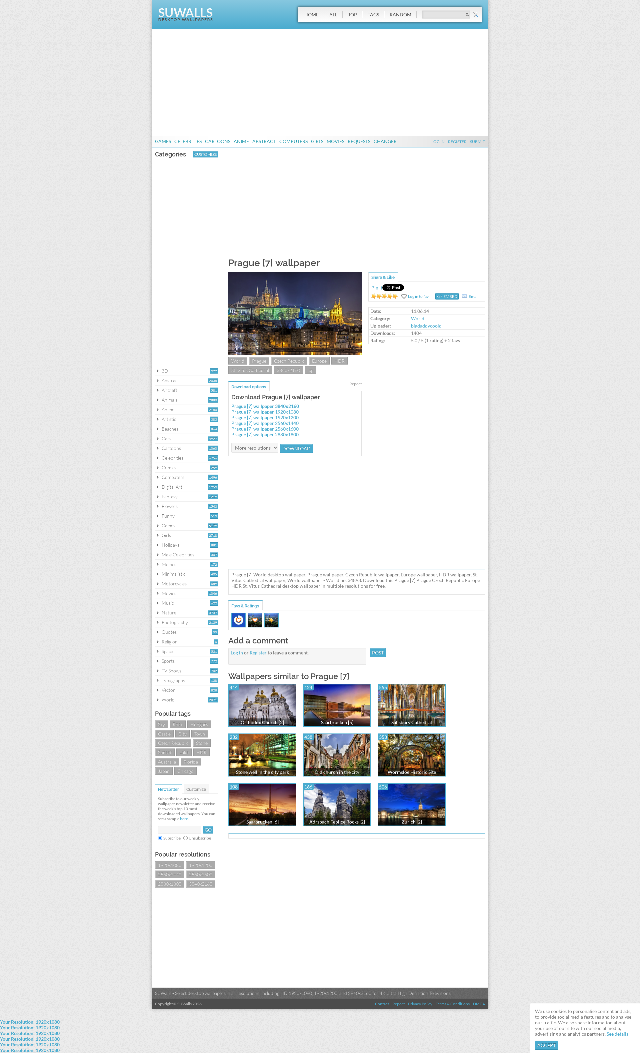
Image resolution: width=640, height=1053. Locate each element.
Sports (168, 661)
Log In (438, 141)
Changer (385, 141)
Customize (205, 154)
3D (165, 371)
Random (400, 14)
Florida (191, 761)
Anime (241, 141)
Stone (202, 743)
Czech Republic (173, 743)
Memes (169, 564)
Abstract (264, 141)
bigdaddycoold (426, 326)
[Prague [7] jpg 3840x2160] (295, 353)
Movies (335, 141)
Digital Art (172, 487)
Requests (359, 141)
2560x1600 (200, 874)
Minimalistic (173, 574)
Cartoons (217, 141)
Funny (168, 516)
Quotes (169, 632)
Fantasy (170, 496)
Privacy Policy (420, 1003)
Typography (173, 680)
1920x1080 (169, 865)
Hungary (199, 724)
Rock (178, 724)
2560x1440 (169, 874)
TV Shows (171, 670)
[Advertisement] (320, 82)
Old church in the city (337, 772)
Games (163, 141)
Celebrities (188, 141)
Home (311, 14)
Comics (169, 467)
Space (167, 651)
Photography (175, 622)
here (184, 818)
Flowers (170, 506)
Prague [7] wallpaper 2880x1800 (265, 434)
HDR (201, 752)
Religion (170, 641)
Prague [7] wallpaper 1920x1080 (265, 412)
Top (352, 14)
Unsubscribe (200, 838)
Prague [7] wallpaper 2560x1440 (265, 423)
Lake (184, 752)
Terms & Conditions (453, 1003)
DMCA (479, 1003)
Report (355, 383)
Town (199, 733)
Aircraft (169, 390)
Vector (168, 690)
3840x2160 (200, 884)
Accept (546, 1045)
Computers (293, 141)
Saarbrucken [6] (262, 822)
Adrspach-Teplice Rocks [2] (337, 822)
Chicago (185, 771)
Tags (373, 14)
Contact (382, 1003)
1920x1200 (200, 865)
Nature (169, 612)
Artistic (169, 419)
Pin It (376, 288)
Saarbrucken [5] (337, 722)
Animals (169, 400)
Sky (161, 724)
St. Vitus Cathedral (250, 370)
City (182, 733)
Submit (477, 141)
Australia (167, 761)
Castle (164, 733)
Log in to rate (384, 296)
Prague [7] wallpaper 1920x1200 (265, 417)
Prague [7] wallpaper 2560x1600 (265, 429)
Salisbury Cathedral (411, 722)
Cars (166, 438)
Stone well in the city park (262, 772)
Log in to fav (418, 296)
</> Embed (447, 296)
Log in (237, 652)
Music (168, 603)
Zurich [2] (412, 822)
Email (473, 296)
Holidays (170, 545)
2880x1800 (169, 884)
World (168, 699)
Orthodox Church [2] (262, 722)
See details (617, 1034)
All (333, 14)
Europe (319, 361)
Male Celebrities (178, 554)
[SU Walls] (185, 19)
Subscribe (172, 838)
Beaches (170, 429)
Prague (259, 361)
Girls (317, 141)
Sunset (165, 752)
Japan (164, 771)
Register (457, 141)
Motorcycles (174, 583)
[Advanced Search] (475, 14)
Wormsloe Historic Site (412, 772)
